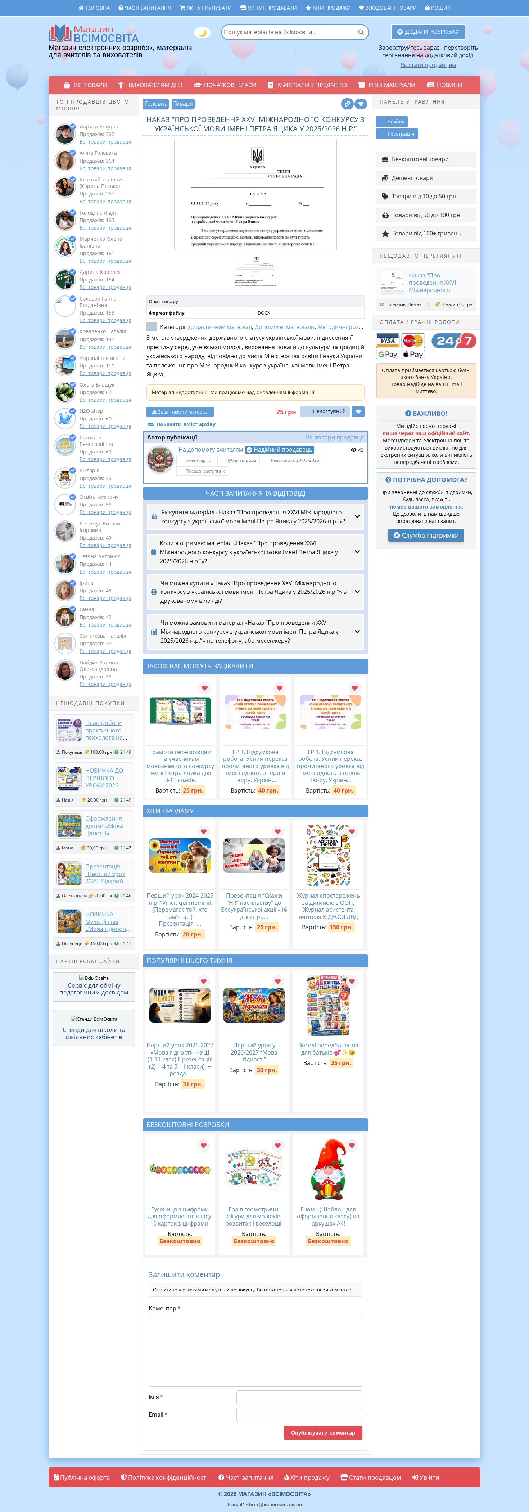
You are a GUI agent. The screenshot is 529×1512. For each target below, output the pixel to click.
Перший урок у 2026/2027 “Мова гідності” (254, 1052)
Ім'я (156, 1397)
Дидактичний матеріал (220, 327)
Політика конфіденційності (167, 1477)
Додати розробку (432, 32)
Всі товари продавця (105, 141)
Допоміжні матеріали (285, 327)
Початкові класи (230, 85)
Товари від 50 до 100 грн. (427, 215)
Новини (449, 85)
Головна (97, 7)
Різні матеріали (392, 85)
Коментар (164, 1308)
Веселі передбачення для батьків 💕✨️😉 (328, 1048)
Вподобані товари (390, 7)
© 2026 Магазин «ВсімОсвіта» (264, 1494)
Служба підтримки (429, 535)
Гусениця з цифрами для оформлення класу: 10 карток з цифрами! (180, 1216)
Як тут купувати (208, 7)
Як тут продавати (272, 7)
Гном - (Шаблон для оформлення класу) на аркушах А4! (328, 1216)
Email (158, 1414)
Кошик (440, 7)
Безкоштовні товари (420, 159)
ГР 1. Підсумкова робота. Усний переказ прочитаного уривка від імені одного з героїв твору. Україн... (255, 766)
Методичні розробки (346, 327)
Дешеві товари (412, 178)
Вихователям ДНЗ (155, 85)
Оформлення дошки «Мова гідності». (104, 825)
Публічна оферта (84, 1477)
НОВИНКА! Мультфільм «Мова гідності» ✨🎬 (107, 925)
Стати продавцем (374, 1477)
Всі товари (90, 85)
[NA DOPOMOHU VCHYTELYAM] (160, 459)
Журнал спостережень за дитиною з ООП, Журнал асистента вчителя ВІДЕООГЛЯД (328, 906)
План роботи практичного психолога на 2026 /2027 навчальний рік (107, 737)
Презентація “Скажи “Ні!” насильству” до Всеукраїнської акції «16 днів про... (254, 906)
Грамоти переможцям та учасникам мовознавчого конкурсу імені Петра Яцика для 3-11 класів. (180, 766)
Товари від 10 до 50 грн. (425, 196)
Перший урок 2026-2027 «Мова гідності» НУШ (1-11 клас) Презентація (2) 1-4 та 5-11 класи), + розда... (179, 1059)
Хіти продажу (330, 7)
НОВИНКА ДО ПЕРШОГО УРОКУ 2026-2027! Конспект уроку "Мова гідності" (106, 789)
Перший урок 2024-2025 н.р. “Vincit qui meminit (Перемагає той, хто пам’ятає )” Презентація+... (179, 909)
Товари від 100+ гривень (427, 233)
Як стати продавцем (428, 65)
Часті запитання (147, 7)
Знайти (361, 32)
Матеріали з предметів (312, 85)
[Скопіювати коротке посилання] (347, 103)
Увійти (428, 1477)
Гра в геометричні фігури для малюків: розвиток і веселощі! (254, 1216)
